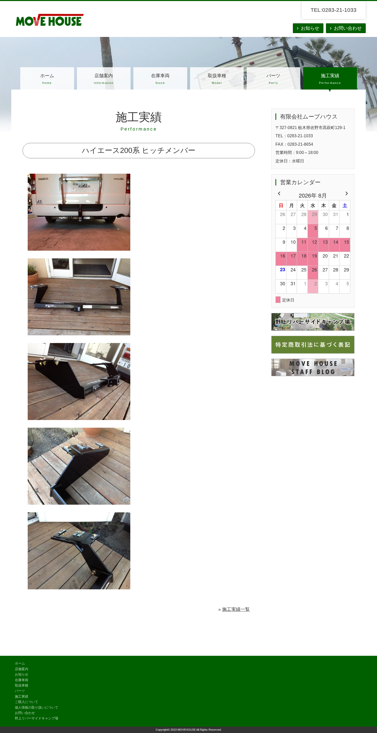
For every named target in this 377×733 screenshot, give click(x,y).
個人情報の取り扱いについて (36, 707)
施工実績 (330, 78)
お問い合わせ (348, 28)
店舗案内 (104, 78)
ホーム (47, 78)
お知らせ (310, 28)
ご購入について (26, 702)
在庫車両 (160, 78)
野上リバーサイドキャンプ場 (36, 718)
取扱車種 (217, 78)
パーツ (273, 78)
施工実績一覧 (236, 609)
